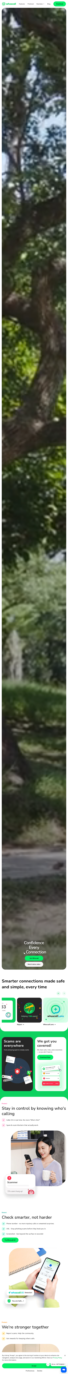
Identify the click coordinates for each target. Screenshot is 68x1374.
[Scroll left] (58, 993)
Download (59, 4)
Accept (34, 1366)
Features (22, 4)
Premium (31, 4)
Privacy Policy (57, 1358)
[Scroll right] (64, 993)
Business (40, 4)
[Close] (65, 1355)
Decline (39, 1371)
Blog (48, 4)
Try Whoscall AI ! (10, 1240)
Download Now (45, 1057)
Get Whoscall (34, 958)
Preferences (30, 1371)
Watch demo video (34, 964)
